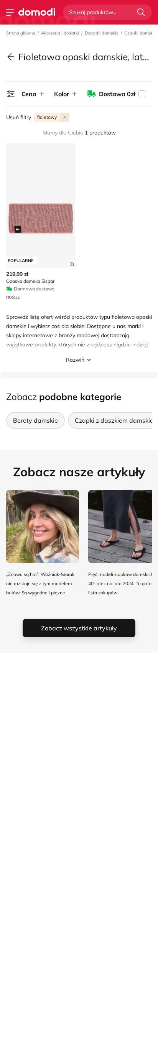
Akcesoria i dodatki (60, 33)
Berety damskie (35, 420)
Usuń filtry (18, 117)
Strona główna (20, 33)
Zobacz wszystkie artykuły (79, 628)
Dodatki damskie (101, 33)
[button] (79, 360)
